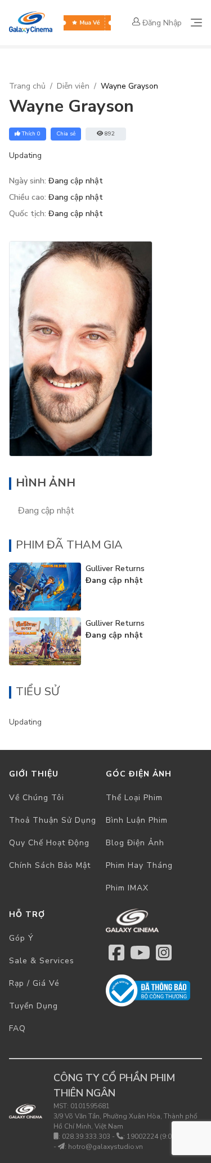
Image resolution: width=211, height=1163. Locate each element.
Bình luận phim (137, 820)
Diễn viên (73, 86)
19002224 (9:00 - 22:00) (164, 1136)
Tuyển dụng (33, 1005)
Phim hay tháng (139, 865)
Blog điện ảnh (135, 842)
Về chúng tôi (36, 797)
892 (110, 134)
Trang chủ (27, 86)
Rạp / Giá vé (34, 983)
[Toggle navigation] (196, 23)
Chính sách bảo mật (50, 865)
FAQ (17, 1028)
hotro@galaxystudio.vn (105, 1146)
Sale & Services (41, 960)
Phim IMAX (127, 888)
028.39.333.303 (86, 1136)
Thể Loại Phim (134, 797)
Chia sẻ (65, 134)
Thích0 (31, 134)
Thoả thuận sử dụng (52, 820)
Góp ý (21, 938)
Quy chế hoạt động (49, 842)
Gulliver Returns (115, 568)
